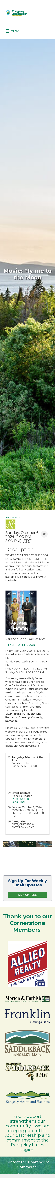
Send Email (18, 801)
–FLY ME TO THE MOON (20, 644)
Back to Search (13, 517)
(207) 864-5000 (21, 799)
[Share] (44, 534)
